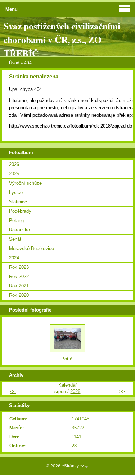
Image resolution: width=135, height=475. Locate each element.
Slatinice (18, 201)
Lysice (16, 192)
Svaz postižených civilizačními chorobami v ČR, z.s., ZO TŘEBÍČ (62, 39)
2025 (14, 173)
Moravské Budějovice (31, 248)
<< (13, 391)
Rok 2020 (19, 295)
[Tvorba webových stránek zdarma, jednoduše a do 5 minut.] (86, 466)
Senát (15, 239)
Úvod (14, 63)
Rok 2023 (19, 267)
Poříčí (67, 358)
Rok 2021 (19, 286)
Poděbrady (20, 211)
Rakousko (19, 229)
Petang (16, 220)
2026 (14, 164)
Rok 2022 (19, 276)
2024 (14, 257)
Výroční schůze (25, 183)
